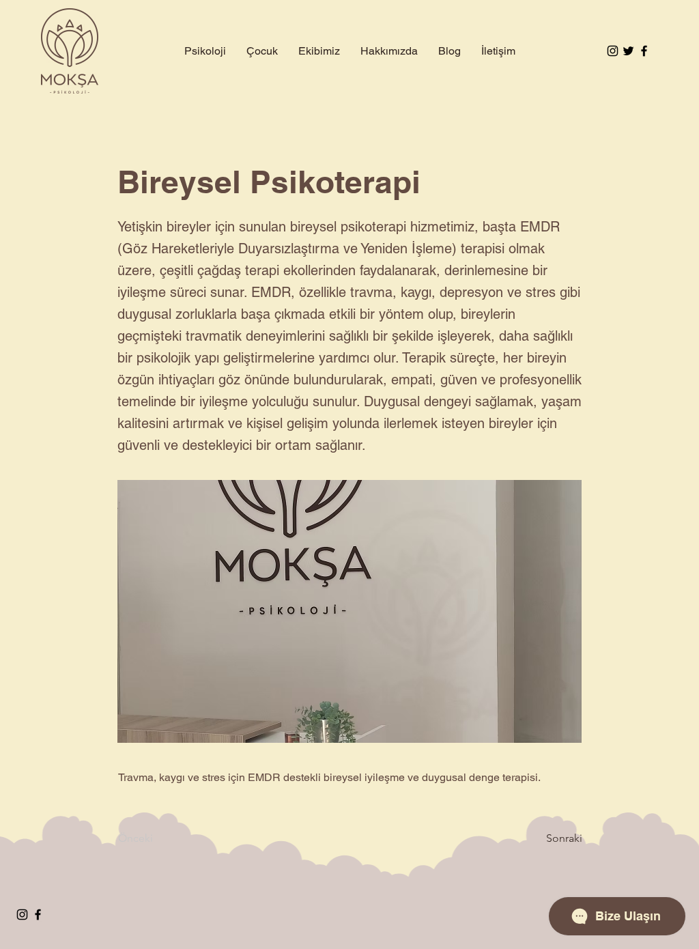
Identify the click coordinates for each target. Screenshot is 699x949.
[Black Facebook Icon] (644, 51)
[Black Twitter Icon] (628, 51)
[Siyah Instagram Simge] (612, 51)
